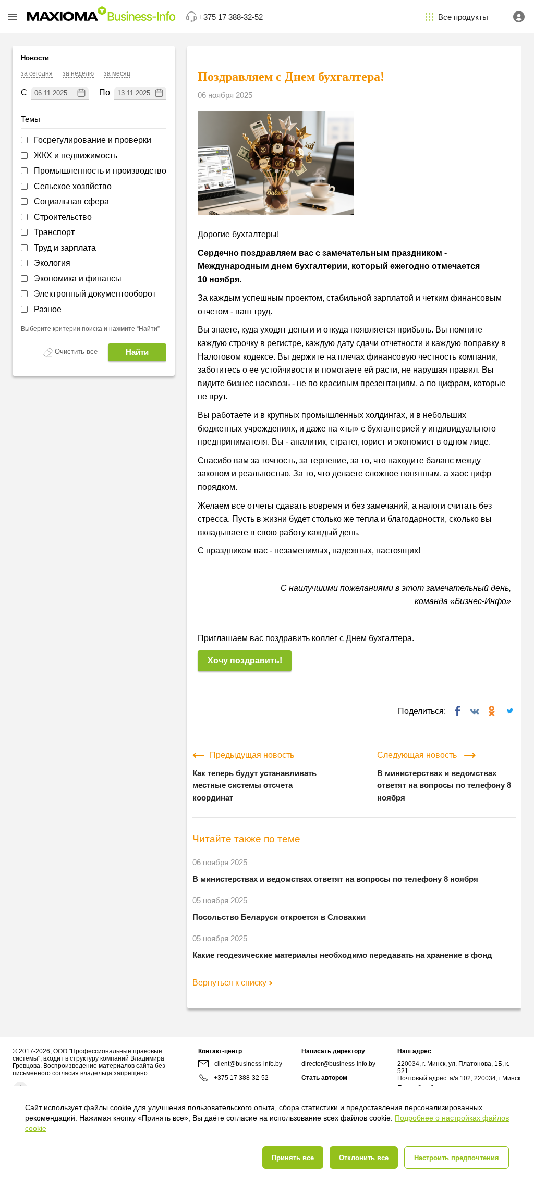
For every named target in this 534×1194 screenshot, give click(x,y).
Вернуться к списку (229, 982)
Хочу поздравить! (245, 660)
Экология (52, 263)
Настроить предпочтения (456, 1158)
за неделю (78, 73)
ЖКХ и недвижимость (75, 155)
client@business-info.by (248, 1063)
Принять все (293, 1158)
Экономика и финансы (78, 278)
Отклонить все (364, 1158)
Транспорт (54, 232)
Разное (48, 309)
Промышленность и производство (100, 170)
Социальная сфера (71, 201)
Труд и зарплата (65, 247)
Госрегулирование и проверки (92, 140)
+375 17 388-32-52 (241, 1077)
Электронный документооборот (95, 293)
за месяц (117, 73)
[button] (12, 16)
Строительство (63, 217)
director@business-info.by (338, 1063)
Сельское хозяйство (73, 186)
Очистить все (76, 351)
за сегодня (37, 73)
